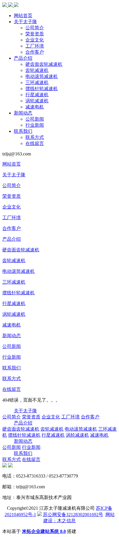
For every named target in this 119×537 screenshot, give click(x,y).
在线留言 (34, 143)
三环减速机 (37, 82)
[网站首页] (10, 5)
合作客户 (34, 52)
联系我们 (23, 131)
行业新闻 (34, 125)
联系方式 (34, 137)
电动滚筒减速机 (41, 76)
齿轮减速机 (37, 70)
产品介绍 (23, 58)
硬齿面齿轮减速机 (43, 64)
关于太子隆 (25, 21)
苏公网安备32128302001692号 (73, 514)
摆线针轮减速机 (41, 88)
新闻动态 (23, 112)
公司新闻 (34, 119)
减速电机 (34, 106)
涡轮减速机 (37, 100)
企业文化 (34, 39)
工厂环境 (34, 45)
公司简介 (34, 27)
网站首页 (23, 15)
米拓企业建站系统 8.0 (44, 531)
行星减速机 (37, 94)
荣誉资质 (34, 33)
